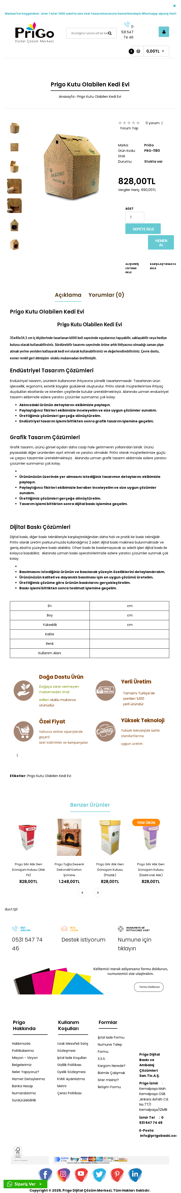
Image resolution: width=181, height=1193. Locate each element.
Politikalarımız (23, 1050)
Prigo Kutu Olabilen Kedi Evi (99, 96)
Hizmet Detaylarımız (28, 1079)
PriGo (149, 145)
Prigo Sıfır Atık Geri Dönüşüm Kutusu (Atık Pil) (28, 869)
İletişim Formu (109, 1087)
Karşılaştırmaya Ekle (156, 266)
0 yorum (153, 123)
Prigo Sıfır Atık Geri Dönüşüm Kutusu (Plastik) (110, 869)
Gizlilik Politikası (69, 1064)
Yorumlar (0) (106, 295)
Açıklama (68, 295)
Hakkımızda (21, 1043)
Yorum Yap (129, 128)
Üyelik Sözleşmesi (71, 1072)
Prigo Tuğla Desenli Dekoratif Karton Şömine (69, 869)
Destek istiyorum (83, 939)
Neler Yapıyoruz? (25, 1072)
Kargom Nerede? (111, 1065)
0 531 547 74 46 (127, 32)
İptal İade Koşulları (71, 1057)
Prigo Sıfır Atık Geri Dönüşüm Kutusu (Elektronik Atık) (151, 869)
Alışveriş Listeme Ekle (132, 268)
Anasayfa (66, 96)
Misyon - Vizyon (25, 1057)
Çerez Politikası (69, 1093)
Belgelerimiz (22, 1064)
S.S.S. (102, 1058)
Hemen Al (161, 242)
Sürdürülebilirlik (24, 1100)
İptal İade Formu (111, 1037)
